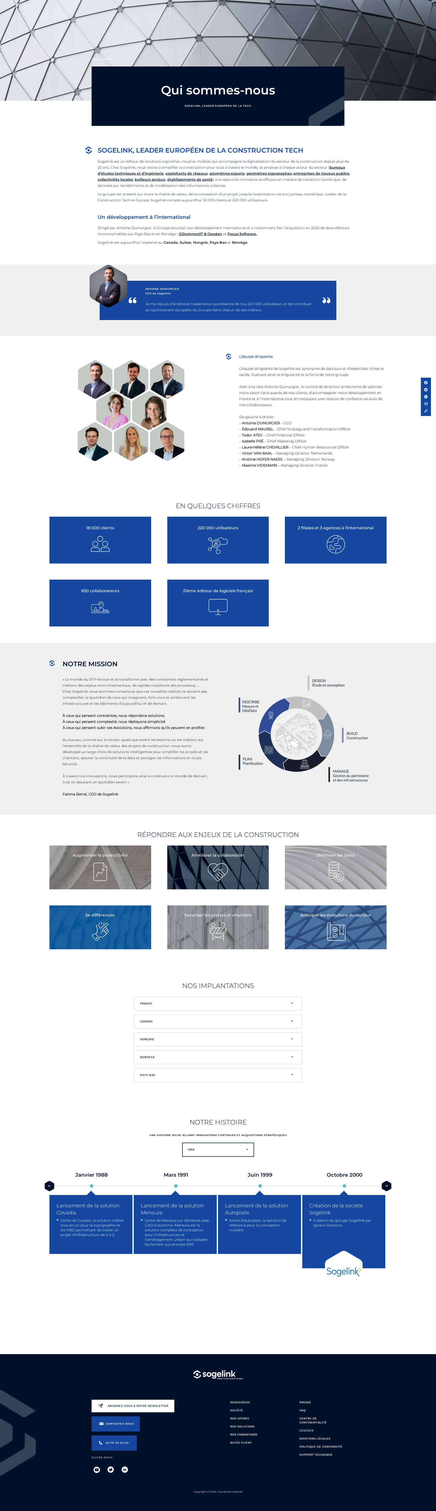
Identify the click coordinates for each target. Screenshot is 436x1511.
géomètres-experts (227, 173)
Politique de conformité (320, 1446)
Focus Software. (242, 234)
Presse (305, 1402)
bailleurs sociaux (150, 179)
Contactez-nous (120, 1423)
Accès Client (241, 1442)
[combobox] (218, 1150)
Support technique (316, 1454)
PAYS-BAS (147, 1075)
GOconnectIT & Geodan (200, 234)
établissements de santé (190, 179)
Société (236, 1410)
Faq (302, 1410)
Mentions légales (314, 1438)
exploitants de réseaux (187, 173)
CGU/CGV (306, 1430)
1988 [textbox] (191, 1149)
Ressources (240, 1402)
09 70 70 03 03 (117, 1443)
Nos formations (243, 1434)
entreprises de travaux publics (321, 173)
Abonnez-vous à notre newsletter (138, 1406)
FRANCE (146, 1003)
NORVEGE (147, 1057)
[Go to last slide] (49, 1185)
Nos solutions (242, 1426)
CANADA (146, 1021)
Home (95, 59)
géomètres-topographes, (269, 173)
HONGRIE (147, 1039)
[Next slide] (386, 1185)
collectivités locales (115, 179)
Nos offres (239, 1418)
